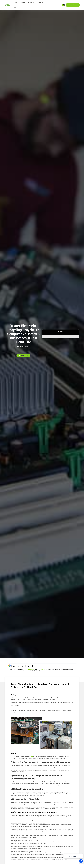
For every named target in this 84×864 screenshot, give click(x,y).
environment (60, 671)
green (31, 669)
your (32, 756)
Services (15, 2)
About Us (23, 2)
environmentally (27, 671)
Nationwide (40, 2)
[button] (6, 669)
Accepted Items (31, 2)
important (46, 669)
